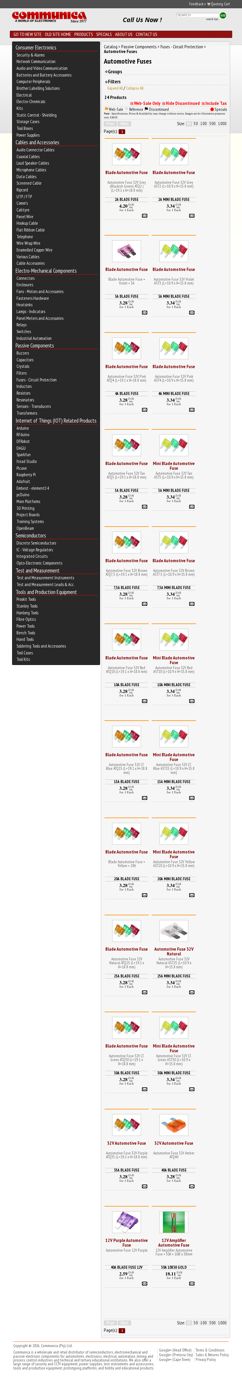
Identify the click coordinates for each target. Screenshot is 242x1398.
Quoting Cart (220, 4)
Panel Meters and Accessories (40, 318)
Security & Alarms (31, 55)
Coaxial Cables (28, 156)
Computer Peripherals (33, 81)
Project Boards (28, 514)
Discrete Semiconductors (36, 543)
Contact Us (146, 34)
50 (196, 123)
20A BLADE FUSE (126, 878)
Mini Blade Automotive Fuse (174, 465)
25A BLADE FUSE (126, 976)
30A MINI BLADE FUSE (173, 1073)
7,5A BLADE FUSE (127, 587)
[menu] (56, 353)
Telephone (25, 236)
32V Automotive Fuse (126, 1143)
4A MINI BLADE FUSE (173, 393)
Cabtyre (23, 210)
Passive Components (139, 46)
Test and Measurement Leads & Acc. (46, 584)
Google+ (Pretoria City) (176, 1354)
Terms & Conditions (210, 1350)
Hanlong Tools (27, 613)
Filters (22, 373)
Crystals (23, 366)
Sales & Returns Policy (212, 1354)
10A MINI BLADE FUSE (173, 684)
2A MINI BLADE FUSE (173, 199)
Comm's (22, 203)
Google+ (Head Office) (175, 1350)
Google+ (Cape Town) (174, 1359)
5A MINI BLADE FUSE (173, 490)
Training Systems (30, 521)
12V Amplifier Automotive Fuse (173, 1242)
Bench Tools (26, 633)
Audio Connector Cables (35, 150)
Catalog (110, 46)
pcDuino (23, 494)
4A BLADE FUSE (126, 393)
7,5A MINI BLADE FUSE (174, 587)
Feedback (196, 3)
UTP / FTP (24, 196)
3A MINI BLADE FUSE (173, 296)
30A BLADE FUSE (126, 1073)
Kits (20, 108)
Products (83, 34)
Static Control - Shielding (37, 115)
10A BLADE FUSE (126, 684)
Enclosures (25, 284)
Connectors (26, 278)
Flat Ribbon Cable (31, 230)
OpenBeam (25, 528)
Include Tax (216, 103)
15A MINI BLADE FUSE (173, 781)
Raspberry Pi (26, 474)
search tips (212, 19)
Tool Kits (23, 659)
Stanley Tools (27, 606)
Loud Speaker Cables (33, 163)
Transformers (27, 413)
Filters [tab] (114, 81)
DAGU (21, 448)
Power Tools (26, 626)
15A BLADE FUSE (126, 781)
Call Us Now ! (142, 19)
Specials (104, 34)
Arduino (23, 428)
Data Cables (26, 176)
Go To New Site (28, 34)
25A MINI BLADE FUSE (173, 976)
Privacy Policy (206, 1359)
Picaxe (22, 468)
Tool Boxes (25, 128)
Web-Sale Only (147, 103)
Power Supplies (28, 135)
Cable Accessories (31, 263)
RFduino (23, 434)
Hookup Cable (27, 223)
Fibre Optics (26, 619)
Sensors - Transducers (34, 406)
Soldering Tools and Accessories (41, 646)
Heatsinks (24, 304)
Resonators (25, 400)
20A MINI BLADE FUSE (173, 878)
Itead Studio (27, 461)
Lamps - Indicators (31, 311)
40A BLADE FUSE (174, 1170)
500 (212, 123)
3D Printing (26, 508)
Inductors (24, 386)
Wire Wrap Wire (28, 243)
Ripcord (22, 190)
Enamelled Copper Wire (35, 250)
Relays (22, 324)
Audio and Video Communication (42, 68)
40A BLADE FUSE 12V (127, 1267)
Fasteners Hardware (33, 298)
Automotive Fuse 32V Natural (174, 951)
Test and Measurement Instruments (45, 577)
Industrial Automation (34, 338)
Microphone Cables (31, 170)
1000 (222, 123)
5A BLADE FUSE (126, 490)
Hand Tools (25, 639)
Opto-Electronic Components (39, 563)
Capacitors (25, 360)
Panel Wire (25, 216)
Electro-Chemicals (31, 101)
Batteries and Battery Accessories (44, 75)
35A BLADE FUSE (126, 1170)
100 (203, 123)
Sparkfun (24, 454)
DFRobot (23, 441)
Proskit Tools (26, 599)
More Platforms (28, 501)
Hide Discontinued (183, 103)
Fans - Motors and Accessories (40, 291)
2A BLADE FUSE (126, 199)
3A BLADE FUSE (126, 296)
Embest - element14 (33, 488)
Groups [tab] (115, 71)
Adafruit (23, 481)
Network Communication (36, 61)
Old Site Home (58, 34)
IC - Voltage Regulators (35, 549)
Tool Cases (25, 653)
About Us (124, 34)
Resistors (23, 393)
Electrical (24, 95)
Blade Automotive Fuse (126, 172)
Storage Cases (28, 121)
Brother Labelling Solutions (38, 88)
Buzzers (23, 353)
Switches (24, 331)
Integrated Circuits (32, 556)
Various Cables (28, 256)
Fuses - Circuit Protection (37, 380)
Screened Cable (29, 183)
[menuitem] (56, 47)
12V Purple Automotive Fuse (126, 1242)
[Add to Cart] (144, 215)
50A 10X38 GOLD (174, 1267)
